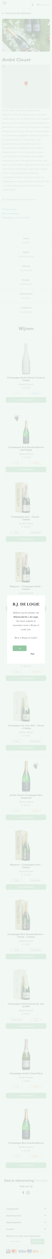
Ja (20, 648)
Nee (32, 654)
